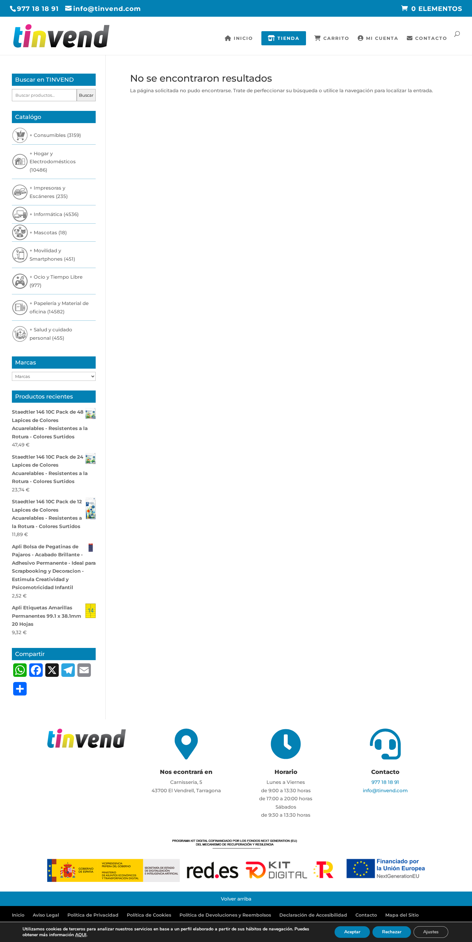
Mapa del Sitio (402, 915)
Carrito (335, 38)
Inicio (242, 38)
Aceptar (352, 932)
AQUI (80, 935)
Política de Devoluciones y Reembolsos (225, 915)
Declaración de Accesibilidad (313, 915)
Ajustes (431, 932)
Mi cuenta (381, 38)
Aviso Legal (46, 915)
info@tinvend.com (385, 790)
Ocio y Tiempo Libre (58, 277)
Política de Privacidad (92, 915)
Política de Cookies (149, 915)
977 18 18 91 (38, 9)
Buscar (86, 95)
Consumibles (50, 135)
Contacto (430, 38)
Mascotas (45, 232)
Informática (48, 214)
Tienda (287, 38)
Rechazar (391, 932)
